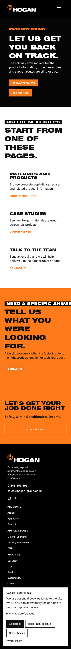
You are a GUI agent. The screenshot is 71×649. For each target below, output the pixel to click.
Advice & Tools (17, 530)
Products (14, 506)
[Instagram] (9, 498)
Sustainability (14, 577)
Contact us (15, 369)
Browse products (24, 83)
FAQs (10, 548)
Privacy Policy (14, 640)
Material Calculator (17, 536)
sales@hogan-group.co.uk (24, 491)
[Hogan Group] (35, 458)
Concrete (12, 524)
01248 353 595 (35, 429)
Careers (11, 583)
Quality (11, 572)
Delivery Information (18, 542)
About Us (13, 554)
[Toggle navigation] (59, 9)
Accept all (15, 623)
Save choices (17, 633)
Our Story (12, 560)
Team (10, 566)
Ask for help (21, 93)
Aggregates (13, 518)
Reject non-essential (40, 623)
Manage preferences (21, 613)
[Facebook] (15, 498)
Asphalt (11, 512)
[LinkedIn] (21, 498)
